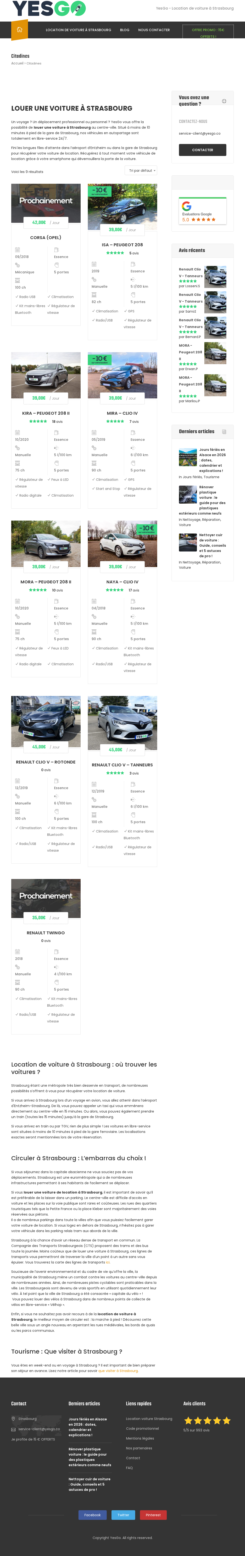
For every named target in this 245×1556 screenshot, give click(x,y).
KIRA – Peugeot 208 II (46, 413)
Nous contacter (154, 30)
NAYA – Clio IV (122, 582)
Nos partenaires (139, 1448)
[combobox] (141, 170)
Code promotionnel (142, 1428)
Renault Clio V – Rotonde (46, 762)
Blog (124, 30)
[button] (33, 1439)
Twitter (123, 1515)
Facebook (92, 1515)
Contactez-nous (193, 122)
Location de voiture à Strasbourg (78, 30)
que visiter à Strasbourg (118, 1370)
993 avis (203, 1430)
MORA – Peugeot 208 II (46, 582)
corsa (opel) (45, 238)
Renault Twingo (46, 933)
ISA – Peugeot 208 (122, 245)
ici (108, 1262)
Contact (133, 1458)
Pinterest (153, 1515)
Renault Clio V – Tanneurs (122, 765)
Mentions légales (140, 1438)
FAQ (129, 1467)
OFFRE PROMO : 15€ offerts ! (208, 33)
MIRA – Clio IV (122, 413)
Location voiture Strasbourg (149, 1418)
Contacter (202, 150)
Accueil (17, 63)
